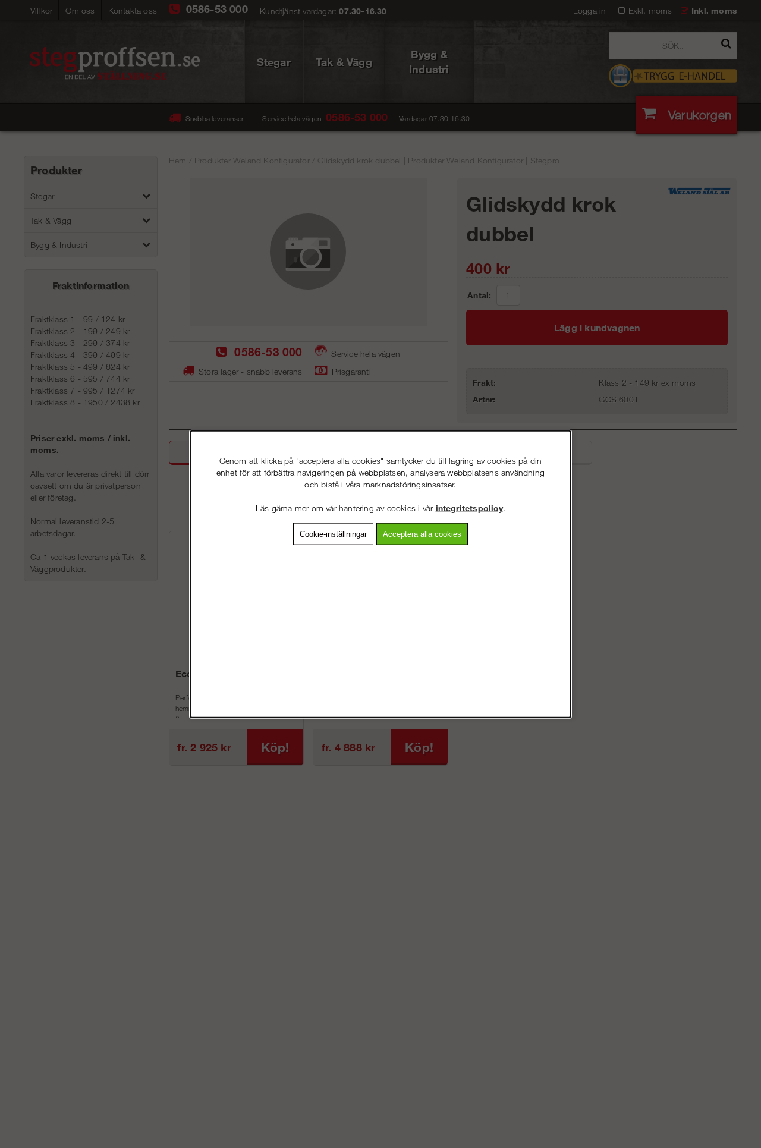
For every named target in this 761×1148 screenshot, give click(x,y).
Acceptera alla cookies (422, 533)
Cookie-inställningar (333, 533)
